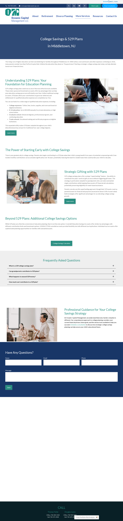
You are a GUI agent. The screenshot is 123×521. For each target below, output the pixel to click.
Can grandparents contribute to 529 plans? (24, 271)
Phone (83, 358)
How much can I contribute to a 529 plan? (23, 282)
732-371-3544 (54, 517)
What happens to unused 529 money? (22, 276)
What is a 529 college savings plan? (21, 266)
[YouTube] (79, 6)
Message (8, 370)
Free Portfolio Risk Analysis (85, 517)
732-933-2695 (12, 6)
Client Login (94, 6)
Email (45, 358)
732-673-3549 (71, 517)
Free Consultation (109, 6)
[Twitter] (69, 6)
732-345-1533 (55, 515)
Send (8, 387)
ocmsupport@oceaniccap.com (30, 6)
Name (7, 358)
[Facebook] (84, 6)
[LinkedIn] (74, 6)
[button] (35, 15)
